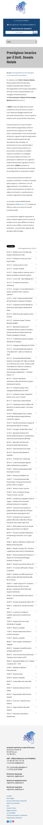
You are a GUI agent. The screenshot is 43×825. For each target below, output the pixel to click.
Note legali (10, 798)
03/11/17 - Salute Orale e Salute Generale (19, 401)
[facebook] (8, 821)
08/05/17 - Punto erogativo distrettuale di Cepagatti (19, 643)
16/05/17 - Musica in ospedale (16, 628)
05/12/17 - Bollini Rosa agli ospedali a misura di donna (20, 315)
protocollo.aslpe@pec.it (28, 25)
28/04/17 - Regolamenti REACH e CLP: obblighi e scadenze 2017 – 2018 (20, 662)
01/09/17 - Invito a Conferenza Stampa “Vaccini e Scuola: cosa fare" (18, 493)
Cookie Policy (11, 808)
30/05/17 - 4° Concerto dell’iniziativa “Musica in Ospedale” (20, 569)
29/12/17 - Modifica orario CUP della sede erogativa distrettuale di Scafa (19, 253)
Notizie (21, 73)
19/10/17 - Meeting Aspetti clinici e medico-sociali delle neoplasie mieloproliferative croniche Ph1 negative (19, 416)
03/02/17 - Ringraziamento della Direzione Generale (19, 695)
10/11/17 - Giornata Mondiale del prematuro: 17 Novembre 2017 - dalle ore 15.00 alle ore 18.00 (20, 351)
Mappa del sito (12, 810)
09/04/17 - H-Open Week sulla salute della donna (19, 683)
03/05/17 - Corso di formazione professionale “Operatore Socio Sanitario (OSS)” (20, 656)
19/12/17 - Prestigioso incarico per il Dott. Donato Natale (19, 260)
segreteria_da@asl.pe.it (15, 783)
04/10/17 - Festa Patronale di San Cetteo (19, 449)
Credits (9, 796)
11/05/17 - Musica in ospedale (16, 638)
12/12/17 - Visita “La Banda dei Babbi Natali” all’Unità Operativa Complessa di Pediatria (20, 299)
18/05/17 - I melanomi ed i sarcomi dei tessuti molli (20, 607)
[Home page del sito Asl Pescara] (21, 7)
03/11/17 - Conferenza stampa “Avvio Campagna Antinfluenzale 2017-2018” (18, 389)
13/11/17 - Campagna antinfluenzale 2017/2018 (20, 345)
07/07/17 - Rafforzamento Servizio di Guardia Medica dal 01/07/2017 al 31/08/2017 (20, 527)
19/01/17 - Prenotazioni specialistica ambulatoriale (17, 715)
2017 (25, 73)
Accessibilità (11, 813)
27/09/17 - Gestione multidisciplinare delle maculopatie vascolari (19, 470)
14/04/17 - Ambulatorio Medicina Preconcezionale (16, 669)
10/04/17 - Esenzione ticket (15, 674)
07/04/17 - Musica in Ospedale (16, 678)
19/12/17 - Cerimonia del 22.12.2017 (17, 265)
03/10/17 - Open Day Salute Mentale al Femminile (18, 454)
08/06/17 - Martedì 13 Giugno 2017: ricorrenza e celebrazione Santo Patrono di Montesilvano (20, 550)
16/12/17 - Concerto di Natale (15, 269)
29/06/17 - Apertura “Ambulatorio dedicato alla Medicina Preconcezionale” (20, 543)
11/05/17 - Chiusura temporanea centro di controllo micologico (19, 633)
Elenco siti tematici (13, 803)
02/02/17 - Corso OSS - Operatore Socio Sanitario (18, 702)
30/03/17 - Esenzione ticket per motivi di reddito (18, 689)
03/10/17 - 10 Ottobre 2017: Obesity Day (18, 459)
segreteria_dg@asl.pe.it (15, 776)
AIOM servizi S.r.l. (21, 204)
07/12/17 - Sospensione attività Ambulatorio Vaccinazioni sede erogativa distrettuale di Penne (20, 307)
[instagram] (13, 821)
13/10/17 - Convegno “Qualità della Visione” (20, 429)
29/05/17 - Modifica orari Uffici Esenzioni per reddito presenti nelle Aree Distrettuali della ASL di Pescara (20, 577)
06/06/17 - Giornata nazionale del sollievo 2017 (20, 564)
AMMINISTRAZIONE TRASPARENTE (21, 29)
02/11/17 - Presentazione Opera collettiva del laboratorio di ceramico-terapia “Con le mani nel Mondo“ (20, 407)
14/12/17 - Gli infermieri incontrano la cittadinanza (17, 284)
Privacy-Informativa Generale (17, 801)
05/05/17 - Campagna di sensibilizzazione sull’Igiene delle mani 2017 (19, 649)
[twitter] (10, 821)
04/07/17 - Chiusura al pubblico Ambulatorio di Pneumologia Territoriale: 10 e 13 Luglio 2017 (20, 535)
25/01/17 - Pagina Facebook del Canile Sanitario (18, 708)
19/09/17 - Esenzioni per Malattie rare (18, 475)
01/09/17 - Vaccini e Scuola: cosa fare (18, 488)
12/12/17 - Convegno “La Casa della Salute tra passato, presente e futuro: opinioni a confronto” (20, 291)
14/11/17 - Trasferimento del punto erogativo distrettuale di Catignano (20, 340)
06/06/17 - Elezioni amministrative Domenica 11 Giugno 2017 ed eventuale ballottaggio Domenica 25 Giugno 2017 (20, 557)
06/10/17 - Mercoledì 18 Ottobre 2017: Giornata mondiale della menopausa (18, 443)
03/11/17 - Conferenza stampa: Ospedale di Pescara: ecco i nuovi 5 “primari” (19, 395)
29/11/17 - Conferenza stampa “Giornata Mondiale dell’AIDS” (18, 322)
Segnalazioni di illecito (14, 818)
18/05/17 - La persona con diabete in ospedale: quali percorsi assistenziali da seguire (19, 615)
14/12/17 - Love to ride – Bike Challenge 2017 (20, 279)
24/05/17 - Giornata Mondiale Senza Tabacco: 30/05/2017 (20, 597)
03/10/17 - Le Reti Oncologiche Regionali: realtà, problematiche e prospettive (19, 464)
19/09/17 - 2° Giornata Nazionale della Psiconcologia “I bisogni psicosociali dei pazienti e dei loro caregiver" (19, 482)
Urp (8, 806)
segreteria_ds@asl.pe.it (15, 789)
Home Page (15, 73)
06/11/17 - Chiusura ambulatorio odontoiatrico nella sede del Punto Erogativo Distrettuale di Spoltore (20, 381)
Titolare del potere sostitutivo (17, 815)
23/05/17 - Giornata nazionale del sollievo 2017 (20, 602)
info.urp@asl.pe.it (14, 25)
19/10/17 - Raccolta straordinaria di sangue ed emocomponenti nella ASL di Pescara (20, 424)
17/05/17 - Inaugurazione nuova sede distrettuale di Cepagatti (18, 623)
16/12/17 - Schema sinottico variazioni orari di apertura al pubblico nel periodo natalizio (20, 274)
